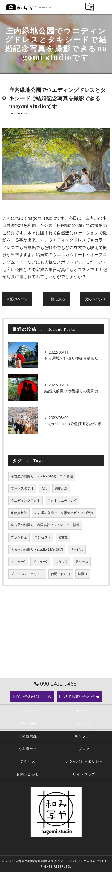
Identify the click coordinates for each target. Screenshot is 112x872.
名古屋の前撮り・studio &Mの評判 (37, 549)
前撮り (83, 574)
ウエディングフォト (25, 500)
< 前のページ (17, 298)
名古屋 (63, 537)
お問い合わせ (60, 574)
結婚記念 (61, 488)
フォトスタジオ (22, 488)
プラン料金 (19, 537)
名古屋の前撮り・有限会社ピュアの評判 (63, 513)
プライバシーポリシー (27, 574)
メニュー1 (18, 562)
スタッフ (61, 562)
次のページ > (95, 298)
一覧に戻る (56, 298)
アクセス (81, 562)
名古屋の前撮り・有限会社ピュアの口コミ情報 (45, 525)
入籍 (44, 488)
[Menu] (102, 6)
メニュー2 (40, 562)
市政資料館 (19, 513)
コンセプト (42, 537)
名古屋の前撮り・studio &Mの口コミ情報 (42, 476)
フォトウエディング (62, 500)
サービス (76, 549)
